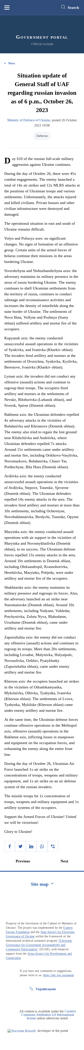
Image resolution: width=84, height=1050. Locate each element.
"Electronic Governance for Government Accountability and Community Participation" (39, 945)
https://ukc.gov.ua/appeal (58, 975)
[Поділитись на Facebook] (10, 846)
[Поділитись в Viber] (53, 846)
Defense (42, 136)
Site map (39, 884)
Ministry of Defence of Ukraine (28, 120)
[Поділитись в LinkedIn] (31, 846)
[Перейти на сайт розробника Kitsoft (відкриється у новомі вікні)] (21, 1031)
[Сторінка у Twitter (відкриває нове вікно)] (31, 998)
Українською (46, 989)
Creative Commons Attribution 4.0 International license (48, 1014)
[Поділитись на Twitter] (20, 846)
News (11, 63)
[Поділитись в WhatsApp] (42, 846)
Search (73, 7)
